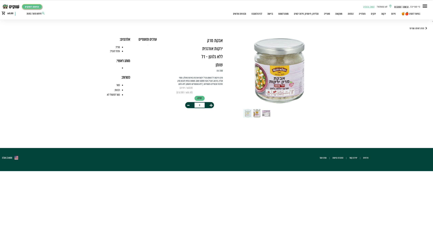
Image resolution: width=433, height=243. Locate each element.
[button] (425, 7)
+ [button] (211, 105)
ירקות (383, 14)
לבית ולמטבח (257, 14)
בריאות (270, 14)
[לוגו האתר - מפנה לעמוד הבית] (11, 6)
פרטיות (365, 157)
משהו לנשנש (283, 14)
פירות (393, 14)
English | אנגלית (7, 157)
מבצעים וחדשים (239, 14)
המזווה (351, 14)
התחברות (397, 6)
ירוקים (373, 14)
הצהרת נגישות (338, 157)
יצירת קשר (353, 157)
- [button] (188, 105)
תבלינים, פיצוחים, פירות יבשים (306, 14)
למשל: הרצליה (369, 6)
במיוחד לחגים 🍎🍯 (410, 14)
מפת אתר (323, 157)
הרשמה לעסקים (32, 6)
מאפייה (327, 14)
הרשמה (405, 6)
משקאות (338, 14)
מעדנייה (362, 14)
